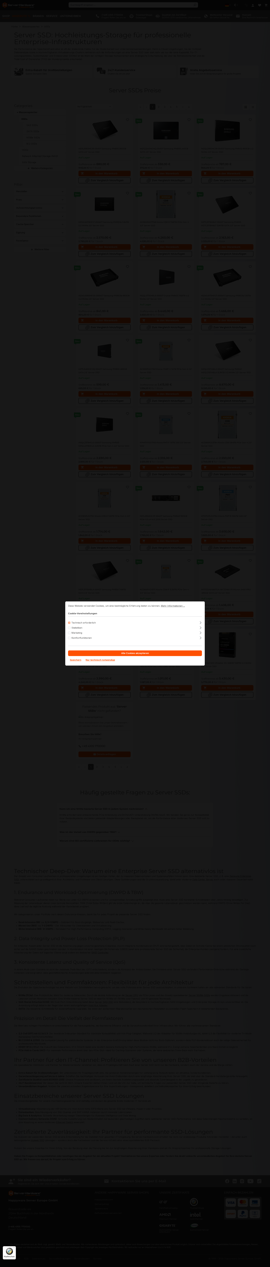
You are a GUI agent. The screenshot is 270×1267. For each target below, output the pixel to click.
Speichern (75, 660)
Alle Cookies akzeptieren (135, 653)
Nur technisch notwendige (100, 660)
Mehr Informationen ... (173, 605)
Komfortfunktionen (81, 638)
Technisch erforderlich (83, 622)
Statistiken (76, 627)
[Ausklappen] (200, 622)
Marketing (76, 633)
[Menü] (14, 1248)
